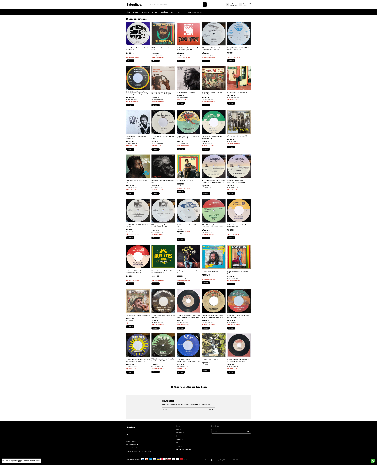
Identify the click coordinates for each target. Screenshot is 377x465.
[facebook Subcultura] (131, 435)
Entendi (20, 461)
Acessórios (164, 12)
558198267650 (131, 441)
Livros (154, 12)
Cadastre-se (233, 5)
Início (128, 12)
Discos (135, 12)
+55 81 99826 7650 (132, 444)
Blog (172, 12)
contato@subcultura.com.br (135, 448)
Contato (180, 12)
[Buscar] (205, 4)
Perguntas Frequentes (194, 12)
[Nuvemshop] (212, 460)
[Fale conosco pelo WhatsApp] (373, 461)
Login (231, 4)
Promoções (145, 12)
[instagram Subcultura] (127, 435)
